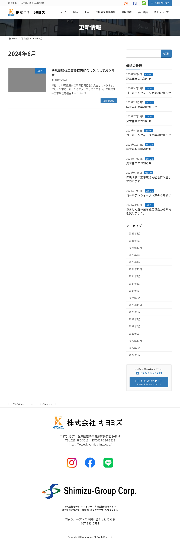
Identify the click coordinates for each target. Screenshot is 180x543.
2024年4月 (135, 290)
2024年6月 (135, 283)
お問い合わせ (162, 3)
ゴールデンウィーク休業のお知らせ (148, 93)
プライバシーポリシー (22, 404)
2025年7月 (135, 255)
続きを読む (109, 100)
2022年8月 (135, 348)
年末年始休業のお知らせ (141, 107)
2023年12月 (135, 305)
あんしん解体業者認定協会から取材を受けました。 (148, 211)
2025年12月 (135, 247)
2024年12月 (135, 269)
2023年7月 (135, 319)
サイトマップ (46, 404)
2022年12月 (135, 340)
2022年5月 (135, 355)
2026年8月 (135, 233)
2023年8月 (135, 312)
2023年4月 (135, 326)
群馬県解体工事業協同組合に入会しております (83, 72)
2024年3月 (135, 298)
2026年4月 (135, 240)
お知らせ (148, 74)
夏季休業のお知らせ (139, 79)
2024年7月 (135, 276)
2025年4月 (135, 262)
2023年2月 (135, 333)
